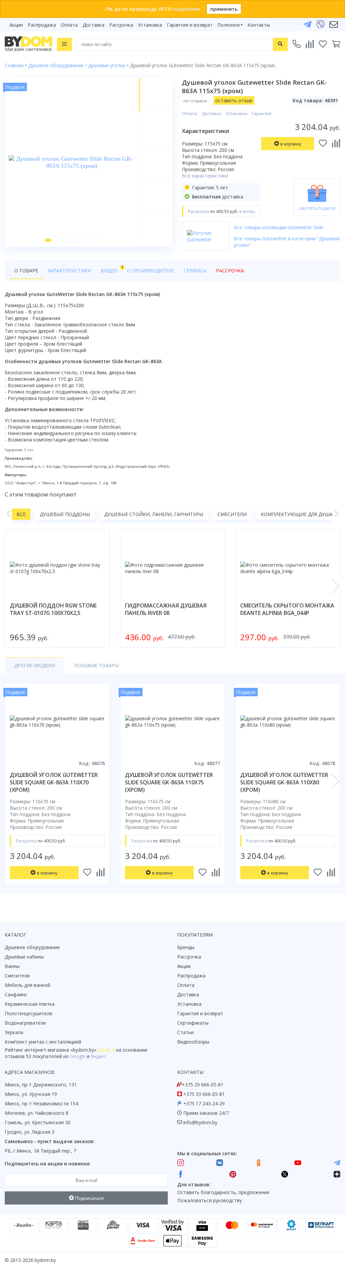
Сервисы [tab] (195, 270)
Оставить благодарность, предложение (223, 1192)
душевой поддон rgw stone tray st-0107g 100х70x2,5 (53, 609)
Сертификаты (193, 1023)
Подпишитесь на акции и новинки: (48, 1163)
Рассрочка (121, 25)
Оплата (69, 25)
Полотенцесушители (28, 1013)
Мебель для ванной (27, 985)
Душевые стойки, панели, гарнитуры (153, 514)
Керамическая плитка (30, 1004)
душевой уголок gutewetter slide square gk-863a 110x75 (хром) (169, 782)
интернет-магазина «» (60, 1050)
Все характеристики (205, 175)
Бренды (185, 947)
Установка (150, 25)
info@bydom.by (200, 1122)
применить (224, 9)
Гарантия (261, 113)
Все (21, 514)
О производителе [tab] (150, 270)
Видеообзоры (193, 1041)
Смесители (232, 514)
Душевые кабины (24, 956)
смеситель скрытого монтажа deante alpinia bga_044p (287, 609)
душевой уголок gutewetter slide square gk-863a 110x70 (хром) (54, 782)
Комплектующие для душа (297, 514)
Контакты (258, 25)
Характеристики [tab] (69, 270)
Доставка (93, 25)
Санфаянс (16, 994)
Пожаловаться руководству (209, 1200)
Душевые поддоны (65, 514)
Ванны (12, 966)
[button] (48, 240)
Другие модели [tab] (34, 665)
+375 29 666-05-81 (202, 1084)
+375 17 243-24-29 (204, 1103)
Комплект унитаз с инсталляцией (43, 1041)
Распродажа (42, 25)
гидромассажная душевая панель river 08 (166, 609)
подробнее (186, 9)
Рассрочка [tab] (230, 270)
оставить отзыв (233, 100)
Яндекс (98, 1056)
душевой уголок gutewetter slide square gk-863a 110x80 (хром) (284, 782)
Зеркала (14, 1032)
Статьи (185, 1032)
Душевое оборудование (32, 947)
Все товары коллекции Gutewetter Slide (278, 227)
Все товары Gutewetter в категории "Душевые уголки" (287, 241)
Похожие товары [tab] (96, 665)
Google (78, 1056)
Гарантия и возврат (190, 25)
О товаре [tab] (26, 270)
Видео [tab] (111, 269)
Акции (16, 25)
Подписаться (89, 1198)
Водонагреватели (25, 1023)
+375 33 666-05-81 (204, 1094)
